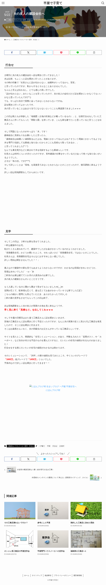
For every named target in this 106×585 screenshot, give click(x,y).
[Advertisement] (53, 200)
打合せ (55, 446)
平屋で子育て (53, 3)
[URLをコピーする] (94, 52)
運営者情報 (77, 575)
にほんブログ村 (53, 390)
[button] (12, 52)
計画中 (62, 446)
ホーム (26, 575)
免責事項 (48, 575)
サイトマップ (37, 575)
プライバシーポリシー (62, 575)
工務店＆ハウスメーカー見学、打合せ (19, 20)
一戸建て (42, 446)
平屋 (48, 446)
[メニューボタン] (3, 3)
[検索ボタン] (103, 3)
